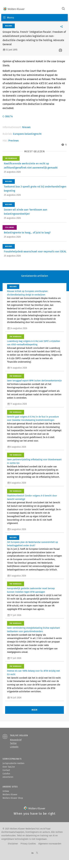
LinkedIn (14, 747)
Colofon (6, 773)
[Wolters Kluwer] (14, 9)
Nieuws (26, 127)
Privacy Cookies (28, 843)
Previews (13, 140)
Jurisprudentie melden (13, 763)
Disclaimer (13, 843)
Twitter (13, 743)
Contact (6, 770)
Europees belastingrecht (27, 133)
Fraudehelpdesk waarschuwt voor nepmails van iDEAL (35, 251)
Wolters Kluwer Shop (13, 798)
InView (6, 791)
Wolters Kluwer (10, 794)
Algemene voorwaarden (49, 843)
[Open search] (63, 9)
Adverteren (8, 777)
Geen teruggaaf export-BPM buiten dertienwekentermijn (34, 380)
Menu (10, 17)
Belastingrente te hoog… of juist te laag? (27, 232)
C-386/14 (8, 116)
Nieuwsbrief (16, 740)
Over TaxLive (9, 767)
